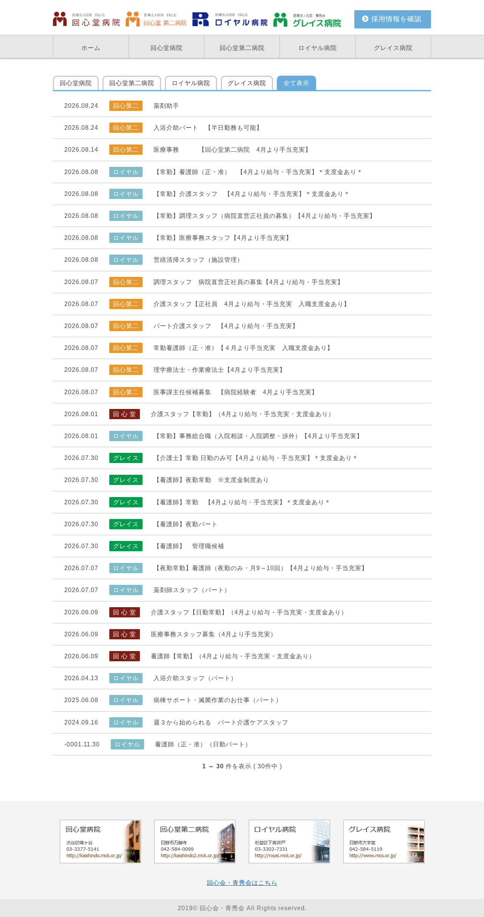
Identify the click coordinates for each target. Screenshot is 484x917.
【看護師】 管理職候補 (189, 546)
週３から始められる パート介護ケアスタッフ (221, 722)
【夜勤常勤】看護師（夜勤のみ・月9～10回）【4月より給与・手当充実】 (261, 568)
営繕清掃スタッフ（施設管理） (199, 259)
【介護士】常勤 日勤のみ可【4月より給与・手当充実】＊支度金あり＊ (256, 458)
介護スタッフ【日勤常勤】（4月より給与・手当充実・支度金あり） (249, 612)
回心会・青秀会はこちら (242, 883)
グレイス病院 (393, 48)
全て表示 (296, 83)
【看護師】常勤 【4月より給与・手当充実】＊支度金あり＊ (242, 502)
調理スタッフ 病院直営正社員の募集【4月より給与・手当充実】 (249, 282)
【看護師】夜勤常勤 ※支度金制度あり (211, 480)
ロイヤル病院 (317, 48)
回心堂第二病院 (242, 48)
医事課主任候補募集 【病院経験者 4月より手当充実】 (236, 392)
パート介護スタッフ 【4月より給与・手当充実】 (226, 326)
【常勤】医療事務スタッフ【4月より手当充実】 (223, 238)
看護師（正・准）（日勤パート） (203, 744)
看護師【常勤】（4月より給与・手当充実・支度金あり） (233, 656)
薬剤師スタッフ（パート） (192, 590)
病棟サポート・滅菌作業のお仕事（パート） (218, 700)
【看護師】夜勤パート (186, 524)
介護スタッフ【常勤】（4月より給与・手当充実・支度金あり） (243, 414)
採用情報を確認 (395, 19)
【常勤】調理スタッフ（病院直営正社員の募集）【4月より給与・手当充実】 (265, 216)
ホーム (91, 48)
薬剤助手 (166, 106)
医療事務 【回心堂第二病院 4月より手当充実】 (233, 149)
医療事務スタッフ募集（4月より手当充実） (214, 634)
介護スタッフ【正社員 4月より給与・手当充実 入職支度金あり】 (252, 304)
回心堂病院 (166, 48)
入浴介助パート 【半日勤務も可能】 (208, 127)
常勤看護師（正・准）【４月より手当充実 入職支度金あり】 (244, 348)
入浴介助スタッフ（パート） (195, 678)
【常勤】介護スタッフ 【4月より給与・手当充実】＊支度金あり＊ (252, 194)
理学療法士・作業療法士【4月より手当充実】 (220, 370)
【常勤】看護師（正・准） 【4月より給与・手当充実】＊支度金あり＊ (258, 172)
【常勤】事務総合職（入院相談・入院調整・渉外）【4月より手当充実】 (258, 436)
